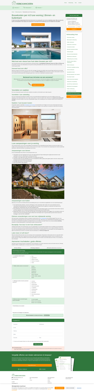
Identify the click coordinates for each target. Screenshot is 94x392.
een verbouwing (43, 218)
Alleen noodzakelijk (70, 388)
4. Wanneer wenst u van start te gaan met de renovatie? (20, 300)
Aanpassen (79, 388)
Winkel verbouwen (70, 64)
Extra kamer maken (70, 37)
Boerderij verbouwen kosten (72, 49)
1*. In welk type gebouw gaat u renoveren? (19, 256)
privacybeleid (27, 349)
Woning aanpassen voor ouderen (73, 74)
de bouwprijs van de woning (29, 104)
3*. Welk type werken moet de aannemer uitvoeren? (20, 281)
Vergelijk (73, 29)
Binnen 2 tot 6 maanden (36, 300)
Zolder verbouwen (70, 42)
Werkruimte (34, 272)
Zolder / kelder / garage (36, 275)
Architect (33, 281)
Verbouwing (70, 2)
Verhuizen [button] (39, 7)
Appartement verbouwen (71, 56)
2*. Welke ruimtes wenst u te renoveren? (20, 265)
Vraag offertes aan (73, 96)
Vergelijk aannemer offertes (38, 24)
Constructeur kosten (71, 46)
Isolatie (49, 380)
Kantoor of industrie (35, 261)
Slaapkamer (34, 271)
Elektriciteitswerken (35, 286)
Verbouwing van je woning (72, 58)
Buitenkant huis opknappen (72, 86)
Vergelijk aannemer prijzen (38, 85)
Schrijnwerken (34, 284)
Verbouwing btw (70, 51)
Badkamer (34, 267)
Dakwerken (34, 292)
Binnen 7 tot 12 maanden (36, 302)
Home (65, 2)
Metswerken (34, 282)
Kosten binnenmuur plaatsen (72, 79)
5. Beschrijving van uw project (18, 305)
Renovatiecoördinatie (36, 294)
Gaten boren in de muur (71, 91)
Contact (79, 2)
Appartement (34, 257)
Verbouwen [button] (16, 7)
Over (76, 2)
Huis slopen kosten (70, 76)
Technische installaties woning (73, 67)
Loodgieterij (34, 287)
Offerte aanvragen (38, 344)
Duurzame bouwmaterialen (72, 54)
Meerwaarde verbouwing (72, 39)
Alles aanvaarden (59, 388)
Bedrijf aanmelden (68, 378)
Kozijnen (49, 381)
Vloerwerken (34, 290)
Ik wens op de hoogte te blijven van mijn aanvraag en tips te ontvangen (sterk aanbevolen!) (31, 341)
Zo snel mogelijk (35, 299)
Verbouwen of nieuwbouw (72, 81)
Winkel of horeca (35, 259)
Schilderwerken (34, 289)
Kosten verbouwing (70, 88)
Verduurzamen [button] (28, 7)
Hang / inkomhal (35, 274)
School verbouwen (70, 69)
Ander (33, 262)
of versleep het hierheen (34, 315)
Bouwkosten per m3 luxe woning (73, 93)
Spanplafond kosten (71, 72)
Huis (32, 256)
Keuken (33, 266)
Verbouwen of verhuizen (71, 44)
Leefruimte (34, 269)
